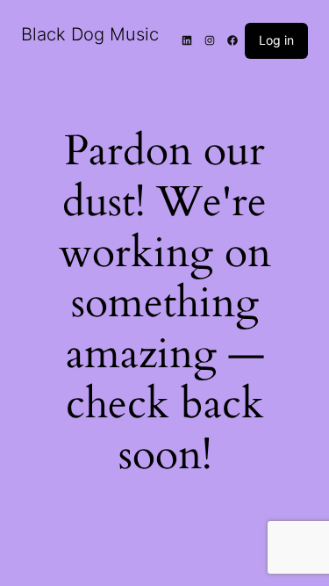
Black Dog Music (90, 34)
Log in (276, 40)
